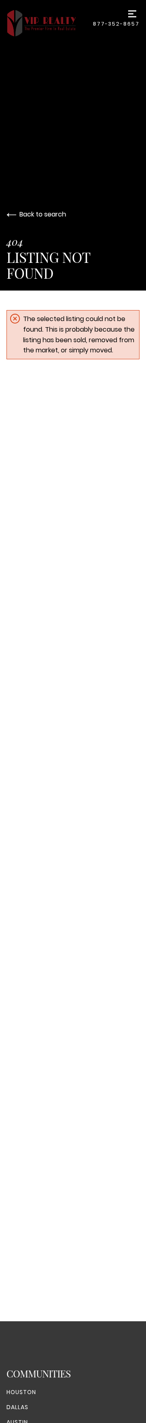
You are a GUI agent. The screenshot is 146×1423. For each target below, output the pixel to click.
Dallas (17, 1407)
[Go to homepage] (49, 23)
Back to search (42, 214)
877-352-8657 (116, 23)
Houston (21, 1392)
